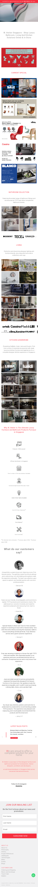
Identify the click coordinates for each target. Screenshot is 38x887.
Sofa (10, 302)
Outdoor (19, 290)
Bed (19, 315)
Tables (10, 277)
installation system (28, 225)
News (3, 859)
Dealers (3, 876)
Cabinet (28, 302)
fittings (10, 225)
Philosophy (5, 849)
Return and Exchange (8, 872)
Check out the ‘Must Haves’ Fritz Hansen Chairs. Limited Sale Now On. (19, 1)
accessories (28, 212)
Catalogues (5, 855)
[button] (36, 237)
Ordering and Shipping (8, 870)
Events (3, 861)
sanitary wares (10, 212)
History (3, 851)
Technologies (5, 857)
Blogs (3, 863)
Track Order (5, 874)
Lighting (27, 277)
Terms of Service (27, 883)
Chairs (10, 265)
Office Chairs (28, 265)
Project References (7, 853)
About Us (4, 848)
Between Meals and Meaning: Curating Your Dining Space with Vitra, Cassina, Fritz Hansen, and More (21, 732)
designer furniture (27, 762)
